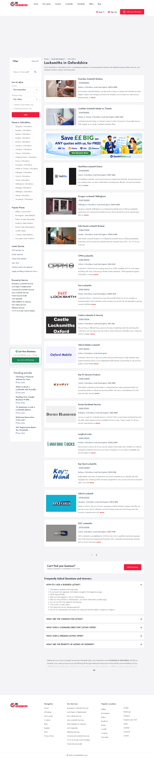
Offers (91, 4)
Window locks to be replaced (22, 267)
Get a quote (46, 4)
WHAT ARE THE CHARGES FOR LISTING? (64, 619)
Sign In (102, 12)
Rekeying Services (18, 308)
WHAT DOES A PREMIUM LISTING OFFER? (64, 636)
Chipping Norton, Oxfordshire (25, 157)
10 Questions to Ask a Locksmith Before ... (25, 408)
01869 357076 (84, 438)
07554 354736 (84, 290)
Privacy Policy (49, 736)
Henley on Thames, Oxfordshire (26, 168)
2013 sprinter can (18, 250)
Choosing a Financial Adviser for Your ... (24, 378)
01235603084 (84, 171)
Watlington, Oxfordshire (23, 191)
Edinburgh (127, 712)
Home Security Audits (19, 295)
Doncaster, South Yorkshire (24, 238)
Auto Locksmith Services (20, 292)
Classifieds (81, 4)
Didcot (80, 175)
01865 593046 (84, 319)
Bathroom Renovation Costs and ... (25, 418)
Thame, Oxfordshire (22, 180)
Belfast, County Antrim (23, 211)
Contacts (58, 4)
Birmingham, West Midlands (25, 215)
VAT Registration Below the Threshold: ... (26, 428)
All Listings (47, 712)
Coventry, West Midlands (24, 234)
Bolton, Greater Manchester (25, 219)
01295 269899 (84, 468)
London (126, 735)
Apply (26, 114)
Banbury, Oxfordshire (22, 134)
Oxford (80, 264)
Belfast (103, 709)
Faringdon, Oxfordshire (23, 165)
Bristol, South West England (25, 227)
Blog (99, 4)
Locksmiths (69, 4)
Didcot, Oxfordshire (22, 161)
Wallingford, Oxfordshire (24, 184)
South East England (100, 87)
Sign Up (114, 12)
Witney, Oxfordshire (22, 195)
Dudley (126, 708)
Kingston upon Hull (130, 720)
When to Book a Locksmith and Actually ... (27, 388)
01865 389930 (84, 260)
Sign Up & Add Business (25, 360)
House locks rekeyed (19, 258)
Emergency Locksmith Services (22, 283)
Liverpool (127, 732)
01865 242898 (84, 379)
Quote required (17, 254)
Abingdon (81, 502)
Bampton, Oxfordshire (23, 130)
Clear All (35, 61)
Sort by (14, 86)
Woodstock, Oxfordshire (24, 199)
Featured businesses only (23, 108)
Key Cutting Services (19, 305)
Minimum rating (17, 95)
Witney (80, 294)
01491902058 (84, 113)
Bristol (103, 725)
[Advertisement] (77, 40)
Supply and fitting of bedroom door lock (25, 271)
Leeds (126, 724)
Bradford (104, 721)
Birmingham (105, 713)
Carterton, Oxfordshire (23, 145)
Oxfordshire (89, 87)
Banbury (81, 87)
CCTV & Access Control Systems (23, 311)
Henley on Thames (84, 117)
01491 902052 (84, 200)
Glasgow (127, 716)
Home (36, 4)
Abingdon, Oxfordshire (23, 126)
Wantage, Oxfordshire (23, 188)
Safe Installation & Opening (21, 301)
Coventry (104, 733)
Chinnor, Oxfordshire (22, 153)
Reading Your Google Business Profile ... (25, 398)
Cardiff (103, 729)
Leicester (127, 728)
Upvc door (15, 263)
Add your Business (134, 12)
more (93, 97)
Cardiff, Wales (20, 231)
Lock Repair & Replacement (21, 286)
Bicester (80, 234)
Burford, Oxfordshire (22, 141)
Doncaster (104, 737)
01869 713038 (84, 230)
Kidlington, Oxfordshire (23, 172)
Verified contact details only (23, 105)
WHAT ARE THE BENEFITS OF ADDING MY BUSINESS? (70, 644)
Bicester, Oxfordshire (22, 138)
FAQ (45, 732)
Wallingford (82, 204)
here (55, 589)
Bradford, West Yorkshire (24, 223)
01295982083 (84, 83)
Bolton (103, 717)
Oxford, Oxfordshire (22, 176)
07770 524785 (84, 527)
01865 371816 (84, 408)
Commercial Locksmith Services (23, 289)
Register (47, 728)
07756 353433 (84, 498)
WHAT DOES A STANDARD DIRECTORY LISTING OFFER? (71, 627)
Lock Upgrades (17, 298)
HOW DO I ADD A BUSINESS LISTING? (63, 584)
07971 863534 (84, 349)
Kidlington (81, 413)
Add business (132, 567)
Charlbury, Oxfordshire (23, 149)
